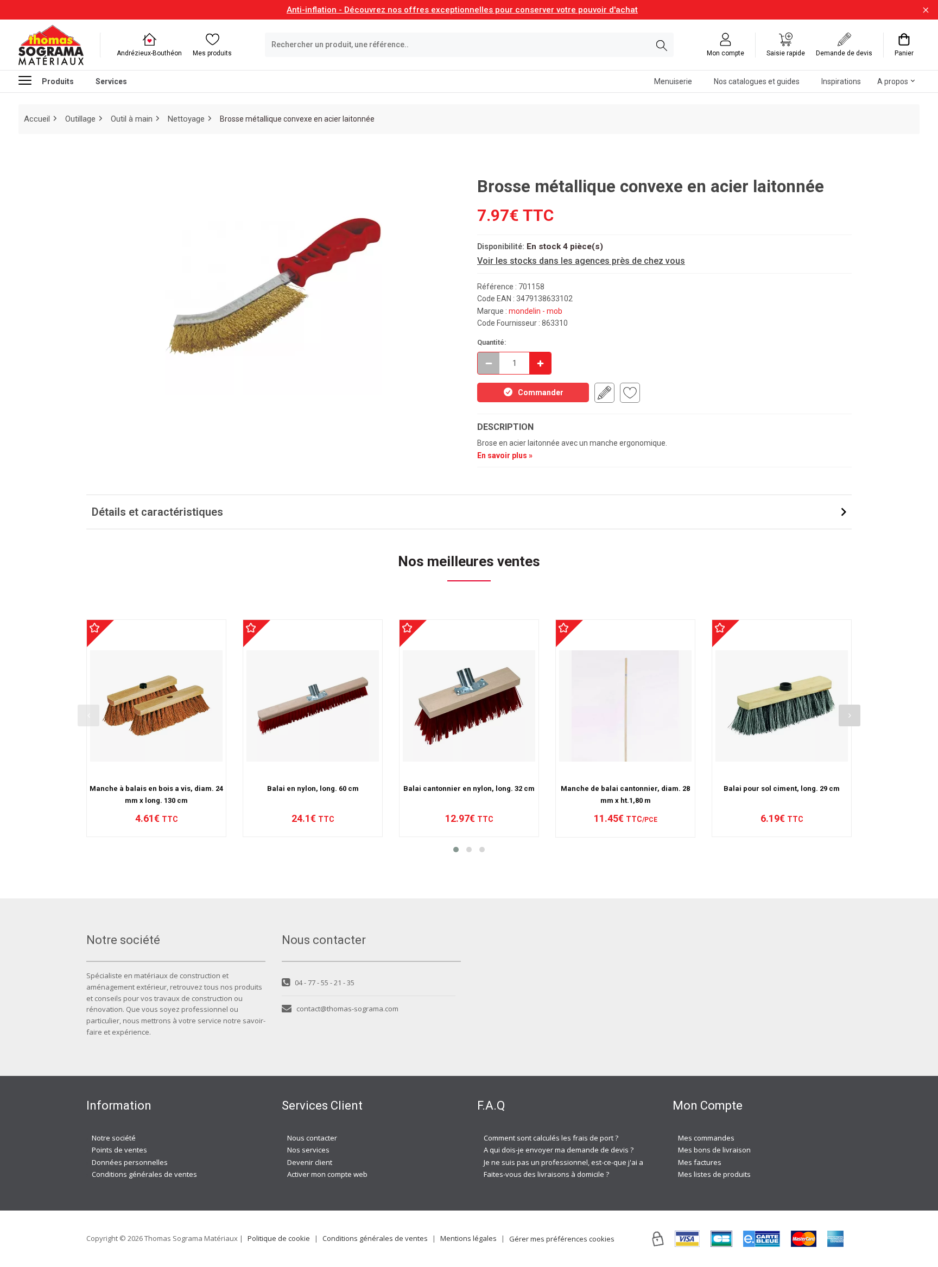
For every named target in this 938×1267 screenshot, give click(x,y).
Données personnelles (130, 1162)
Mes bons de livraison (714, 1150)
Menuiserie (673, 81)
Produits (58, 81)
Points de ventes (119, 1150)
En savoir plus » (505, 455)
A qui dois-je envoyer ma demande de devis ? (558, 1150)
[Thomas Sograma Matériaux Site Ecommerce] (51, 45)
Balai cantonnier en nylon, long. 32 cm (469, 788)
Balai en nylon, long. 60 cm (313, 788)
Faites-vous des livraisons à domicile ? (546, 1174)
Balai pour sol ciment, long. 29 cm (782, 788)
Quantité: (491, 342)
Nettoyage (186, 119)
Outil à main (132, 119)
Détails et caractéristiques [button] (157, 511)
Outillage (80, 119)
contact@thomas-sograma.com (347, 1008)
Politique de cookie (279, 1238)
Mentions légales (468, 1238)
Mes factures (699, 1162)
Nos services (308, 1150)
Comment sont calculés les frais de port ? (551, 1138)
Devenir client (309, 1162)
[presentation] (88, 715)
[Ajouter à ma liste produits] (630, 393)
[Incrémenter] (540, 363)
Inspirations (841, 81)
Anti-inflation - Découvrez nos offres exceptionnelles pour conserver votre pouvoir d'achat (462, 10)
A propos (892, 81)
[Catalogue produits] (29, 80)
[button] (455, 849)
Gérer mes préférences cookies (561, 1239)
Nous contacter (312, 1138)
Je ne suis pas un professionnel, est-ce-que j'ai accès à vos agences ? (598, 1162)
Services (111, 81)
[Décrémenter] (488, 363)
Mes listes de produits (714, 1174)
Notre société (114, 1138)
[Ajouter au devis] (604, 393)
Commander (540, 392)
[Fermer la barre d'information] (926, 10)
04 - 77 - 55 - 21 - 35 (324, 982)
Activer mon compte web (327, 1174)
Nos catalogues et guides (757, 81)
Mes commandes (706, 1138)
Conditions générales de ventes (144, 1174)
